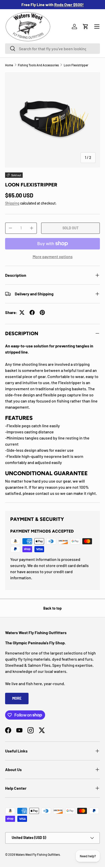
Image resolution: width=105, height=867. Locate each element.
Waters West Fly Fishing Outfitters (38, 854)
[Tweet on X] (22, 312)
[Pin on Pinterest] (42, 312)
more (16, 698)
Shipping (12, 203)
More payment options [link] (53, 256)
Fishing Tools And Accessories (38, 65)
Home (9, 65)
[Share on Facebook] (32, 312)
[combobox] (52, 48)
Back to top (52, 608)
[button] (85, 26)
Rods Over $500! (69, 4)
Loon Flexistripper (76, 65)
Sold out (70, 228)
